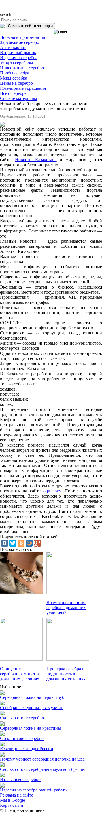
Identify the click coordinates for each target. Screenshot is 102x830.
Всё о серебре (13, 93)
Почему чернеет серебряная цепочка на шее (42, 759)
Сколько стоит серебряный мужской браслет (43, 769)
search (5, 14)
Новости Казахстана (36, 159)
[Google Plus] (37, 543)
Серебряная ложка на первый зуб (32, 697)
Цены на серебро (16, 83)
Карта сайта (11, 805)
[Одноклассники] (21, 543)
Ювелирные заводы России (26, 748)
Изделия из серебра (18, 57)
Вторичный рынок (18, 52)
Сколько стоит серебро (22, 717)
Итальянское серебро (20, 779)
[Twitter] (12, 543)
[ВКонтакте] (4, 543)
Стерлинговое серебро (22, 738)
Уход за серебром (16, 62)
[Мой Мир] (29, 543)
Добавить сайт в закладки (30, 26)
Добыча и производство (23, 37)
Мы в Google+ (13, 800)
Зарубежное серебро (19, 42)
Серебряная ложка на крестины (30, 728)
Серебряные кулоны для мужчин (31, 707)
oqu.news (52, 490)
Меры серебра (13, 78)
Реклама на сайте (16, 795)
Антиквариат (13, 47)
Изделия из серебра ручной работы (34, 790)
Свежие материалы (18, 98)
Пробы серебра (14, 73)
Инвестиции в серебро (22, 67)
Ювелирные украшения (23, 88)
